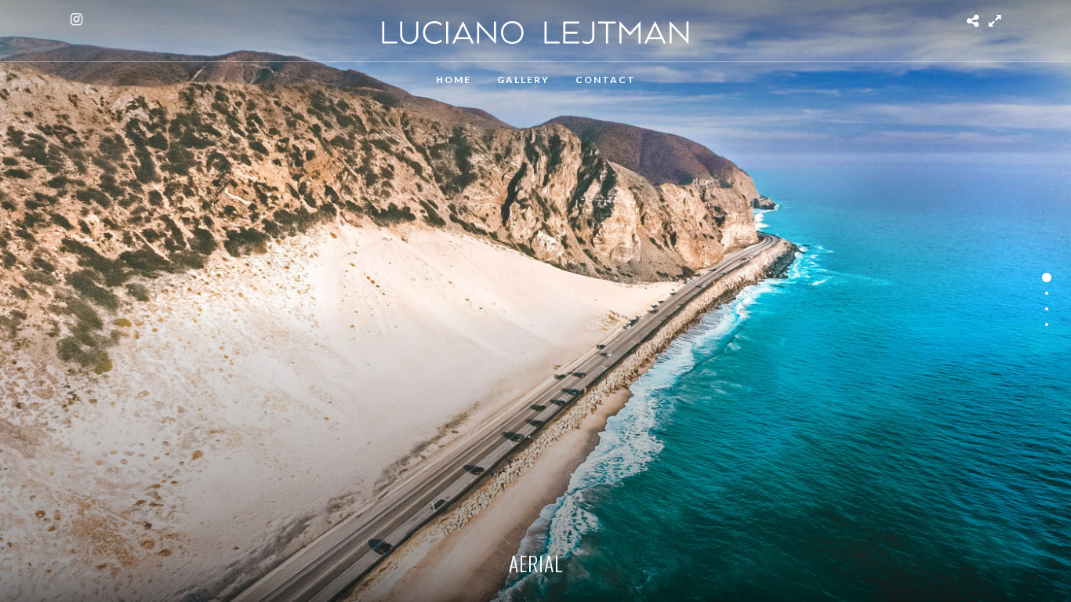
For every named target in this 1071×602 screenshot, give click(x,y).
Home (453, 79)
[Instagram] (76, 20)
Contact (605, 79)
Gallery (523, 79)
